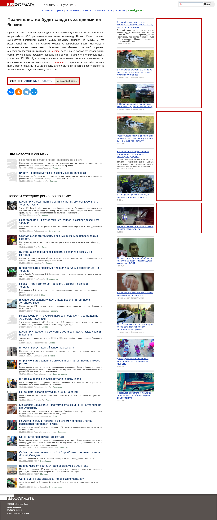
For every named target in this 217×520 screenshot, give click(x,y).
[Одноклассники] (18, 91)
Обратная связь (14, 508)
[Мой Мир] (33, 91)
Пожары (120, 10)
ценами (55, 51)
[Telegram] (26, 91)
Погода (86, 10)
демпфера (60, 62)
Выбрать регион (14, 510)
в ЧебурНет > (136, 10)
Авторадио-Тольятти (38, 80)
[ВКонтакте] (10, 91)
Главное (47, 10)
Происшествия (103, 10)
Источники (72, 10)
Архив (59, 10)
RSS (27, 514)
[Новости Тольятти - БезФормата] (17, 3)
